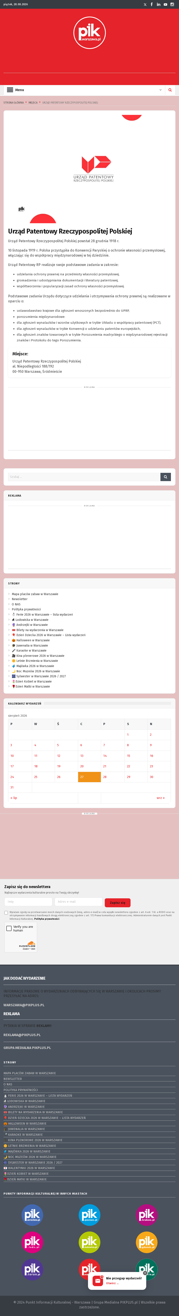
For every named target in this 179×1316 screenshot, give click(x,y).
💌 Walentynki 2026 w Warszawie (29, 1168)
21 (104, 766)
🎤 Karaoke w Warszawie (29, 650)
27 (82, 777)
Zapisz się (117, 903)
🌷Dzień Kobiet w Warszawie (32, 681)
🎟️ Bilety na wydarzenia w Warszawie (38, 630)
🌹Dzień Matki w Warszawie (31, 686)
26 (58, 777)
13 (81, 756)
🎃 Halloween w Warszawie (31, 640)
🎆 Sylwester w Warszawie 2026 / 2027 (39, 676)
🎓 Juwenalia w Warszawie (30, 645)
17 (12, 766)
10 (12, 756)
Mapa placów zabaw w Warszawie (35, 594)
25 (35, 777)
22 (128, 766)
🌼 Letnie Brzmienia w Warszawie (35, 661)
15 (128, 756)
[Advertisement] (90, 63)
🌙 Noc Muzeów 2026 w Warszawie (36, 671)
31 (12, 787)
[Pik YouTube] (165, 4)
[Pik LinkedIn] (158, 4)
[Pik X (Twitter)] (145, 4)
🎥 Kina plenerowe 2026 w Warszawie (38, 656)
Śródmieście (52, 371)
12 (58, 756)
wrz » (161, 798)
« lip (13, 798)
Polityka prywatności (26, 609)
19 (58, 766)
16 (151, 756)
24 (12, 777)
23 (151, 766)
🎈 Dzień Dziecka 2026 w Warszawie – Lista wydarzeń (49, 635)
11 (35, 756)
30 (151, 777)
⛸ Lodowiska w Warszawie (30, 620)
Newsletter (20, 599)
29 (128, 777)
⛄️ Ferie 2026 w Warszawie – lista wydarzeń (42, 614)
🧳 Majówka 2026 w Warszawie (33, 666)
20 (82, 766)
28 (105, 777)
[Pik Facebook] (152, 4)
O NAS (16, 604)
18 (36, 766)
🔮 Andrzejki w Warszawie (30, 625)
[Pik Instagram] (172, 4)
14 (105, 756)
